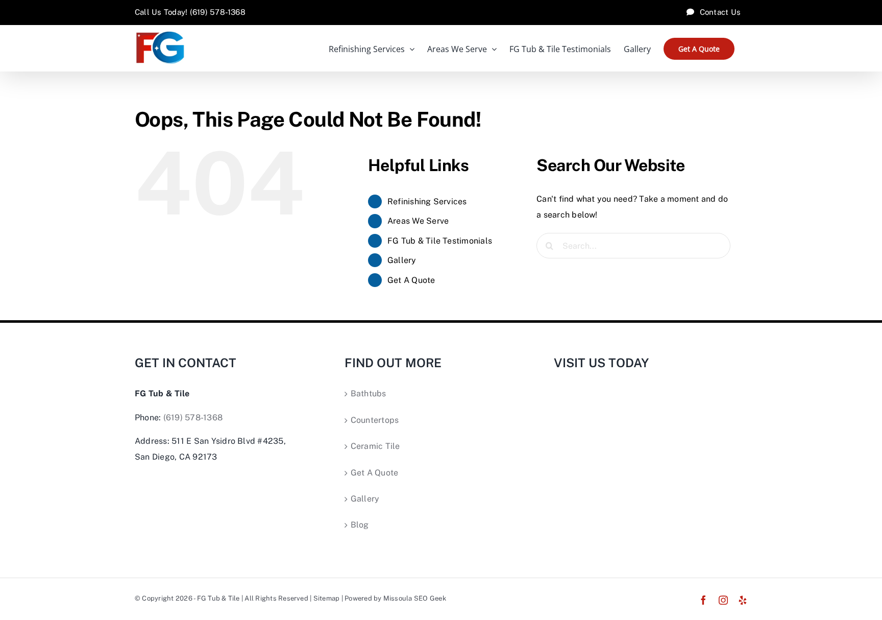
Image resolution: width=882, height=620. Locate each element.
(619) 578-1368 (193, 417)
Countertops (375, 420)
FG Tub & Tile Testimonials (439, 241)
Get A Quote (411, 280)
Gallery (401, 260)
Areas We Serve (418, 221)
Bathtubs (368, 393)
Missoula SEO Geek (414, 598)
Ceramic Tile (375, 446)
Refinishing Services (427, 201)
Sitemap (326, 598)
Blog (360, 525)
